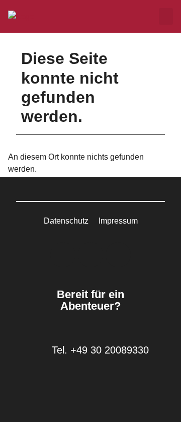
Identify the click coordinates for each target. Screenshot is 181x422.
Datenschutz (66, 221)
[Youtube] (118, 254)
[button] (166, 16)
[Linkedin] (62, 254)
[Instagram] (90, 254)
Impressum (118, 221)
